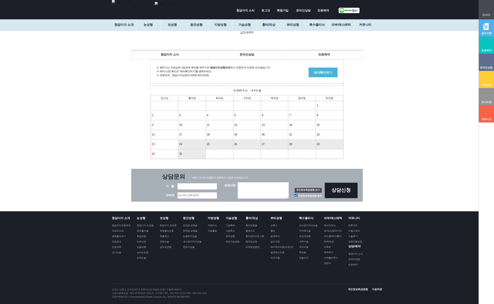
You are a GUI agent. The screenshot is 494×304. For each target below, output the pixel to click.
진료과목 (116, 247)
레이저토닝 (330, 225)
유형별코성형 (167, 230)
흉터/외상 (268, 24)
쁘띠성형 (293, 24)
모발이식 (303, 257)
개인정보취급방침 (358, 289)
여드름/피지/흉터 (332, 236)
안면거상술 (189, 247)
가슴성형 (245, 24)
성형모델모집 (355, 241)
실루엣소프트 (277, 252)
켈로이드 (250, 230)
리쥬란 (327, 247)
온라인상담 (303, 10)
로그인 (265, 10)
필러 (273, 230)
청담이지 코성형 (168, 225)
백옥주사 (328, 252)
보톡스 (274, 225)
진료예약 (323, 10)
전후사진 (353, 225)
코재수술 (164, 241)
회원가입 (282, 10)
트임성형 (141, 236)
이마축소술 (305, 230)
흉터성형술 (251, 225)
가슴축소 (230, 230)
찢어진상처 (251, 241)
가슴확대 (230, 225)
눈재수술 (141, 257)
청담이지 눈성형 (145, 225)
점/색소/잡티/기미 (333, 230)
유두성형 (230, 236)
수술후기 (353, 236)
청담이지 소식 (245, 10)
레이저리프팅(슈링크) (282, 247)
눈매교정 (141, 241)
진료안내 (116, 241)
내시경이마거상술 (192, 241)
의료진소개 (118, 230)
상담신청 (341, 190)
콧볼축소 (164, 236)
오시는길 (116, 252)
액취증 (302, 252)
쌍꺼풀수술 (142, 230)
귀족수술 (303, 241)
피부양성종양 (253, 247)
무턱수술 (303, 247)
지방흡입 (212, 230)
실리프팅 (275, 241)
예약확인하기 (323, 72)
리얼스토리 (354, 230)
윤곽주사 (275, 236)
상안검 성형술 (190, 225)
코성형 (172, 24)
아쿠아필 (275, 257)
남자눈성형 (142, 252)
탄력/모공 (329, 241)
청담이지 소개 (124, 24)
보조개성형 (305, 236)
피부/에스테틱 (341, 24)
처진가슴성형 (232, 241)
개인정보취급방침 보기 (308, 190)
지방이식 (212, 225)
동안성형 (196, 24)
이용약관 (377, 289)
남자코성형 (165, 247)
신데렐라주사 (331, 257)
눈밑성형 (141, 247)
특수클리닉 (317, 24)
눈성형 (148, 24)
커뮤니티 (365, 24)
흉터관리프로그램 (255, 236)
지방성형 (220, 24)
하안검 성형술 (190, 230)
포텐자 (327, 263)
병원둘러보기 (119, 236)
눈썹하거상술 (190, 236)
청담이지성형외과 (121, 225)
